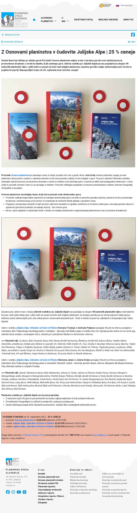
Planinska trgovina (46, 486)
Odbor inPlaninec (78, 486)
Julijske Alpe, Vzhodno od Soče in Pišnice (37, 328)
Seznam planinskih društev (50, 480)
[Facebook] (8, 492)
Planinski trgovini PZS (33, 435)
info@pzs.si (10, 485)
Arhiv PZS (128, 20)
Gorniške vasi (76, 474)
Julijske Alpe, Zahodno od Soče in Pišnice (37, 360)
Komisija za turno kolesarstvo (116, 493)
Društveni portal (83, 20)
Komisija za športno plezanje (83, 490)
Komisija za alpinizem (80, 493)
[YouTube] (19, 492)
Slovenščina (126, 5)
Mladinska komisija (79, 480)
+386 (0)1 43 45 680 (13, 482)
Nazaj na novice (12, 34)
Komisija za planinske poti (114, 480)
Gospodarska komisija (112, 496)
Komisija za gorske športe (114, 490)
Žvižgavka (42, 503)
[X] (24, 492)
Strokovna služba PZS (48, 483)
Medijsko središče (108, 20)
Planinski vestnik (78, 477)
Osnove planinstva (20, 175)
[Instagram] (13, 492)
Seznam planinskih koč (49, 477)
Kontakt (41, 474)
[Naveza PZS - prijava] (105, 5)
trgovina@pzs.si (100, 435)
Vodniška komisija (78, 483)
